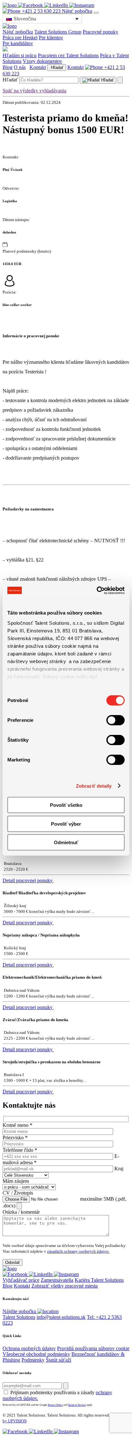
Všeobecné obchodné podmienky (36, 1354)
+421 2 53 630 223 (41, 11)
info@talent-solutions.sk (61, 1317)
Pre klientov (51, 37)
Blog (7, 67)
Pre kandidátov (18, 43)
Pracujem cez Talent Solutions (68, 55)
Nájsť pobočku (77, 11)
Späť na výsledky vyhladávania (34, 90)
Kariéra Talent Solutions (99, 1280)
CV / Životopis (18, 1193)
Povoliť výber (66, 823)
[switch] (115, 720)
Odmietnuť (66, 842)
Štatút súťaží (58, 1360)
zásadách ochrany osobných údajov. (78, 1251)
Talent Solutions (19, 1317)
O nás (20, 67)
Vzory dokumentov (42, 61)
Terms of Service (77, 1404)
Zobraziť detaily (94, 785)
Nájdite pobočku (20, 1311)
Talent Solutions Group (57, 31)
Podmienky (33, 1360)
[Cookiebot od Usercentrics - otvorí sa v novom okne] (97, 590)
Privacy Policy (55, 1404)
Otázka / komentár (21, 1212)
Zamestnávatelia (57, 1280)
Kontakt (37, 67)
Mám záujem (16, 1181)
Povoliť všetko (66, 805)
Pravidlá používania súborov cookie (93, 1348)
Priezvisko (15, 1137)
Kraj (118, 1168)
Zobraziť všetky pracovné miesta (64, 1285)
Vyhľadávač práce (21, 1280)
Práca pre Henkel (20, 37)
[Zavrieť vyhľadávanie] (120, 80)
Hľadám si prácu (20, 55)
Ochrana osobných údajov (29, 1348)
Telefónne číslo (20, 1150)
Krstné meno (17, 1125)
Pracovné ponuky (100, 31)
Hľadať (56, 67)
